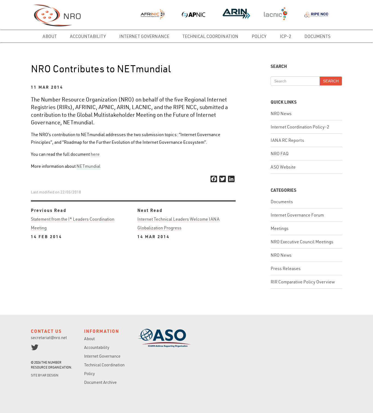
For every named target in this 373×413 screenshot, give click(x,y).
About (50, 36)
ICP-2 (285, 36)
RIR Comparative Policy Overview (303, 282)
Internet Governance (144, 36)
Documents (317, 36)
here (95, 154)
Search (331, 81)
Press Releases (286, 268)
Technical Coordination (210, 36)
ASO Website (283, 167)
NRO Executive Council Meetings (302, 242)
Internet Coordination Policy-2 (300, 127)
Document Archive (100, 382)
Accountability (88, 36)
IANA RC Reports (287, 140)
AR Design (50, 375)
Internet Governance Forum (297, 215)
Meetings (280, 228)
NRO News (281, 113)
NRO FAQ (280, 153)
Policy (259, 36)
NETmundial (88, 166)
